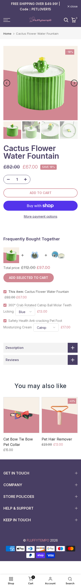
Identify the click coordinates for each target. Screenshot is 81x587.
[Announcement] (35, 6)
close (74, 6)
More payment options (40, 216)
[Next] (74, 83)
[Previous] (6, 83)
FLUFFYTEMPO (38, 540)
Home (7, 33)
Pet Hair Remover (57, 439)
